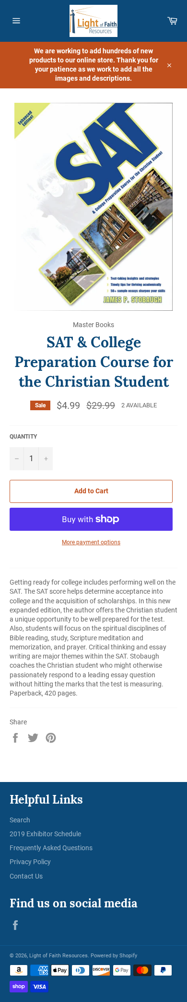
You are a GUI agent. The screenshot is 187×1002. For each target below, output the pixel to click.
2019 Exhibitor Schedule (45, 834)
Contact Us (26, 876)
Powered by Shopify (114, 956)
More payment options (91, 542)
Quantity (23, 436)
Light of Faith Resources (58, 956)
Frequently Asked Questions (51, 848)
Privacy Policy (30, 862)
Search (20, 820)
